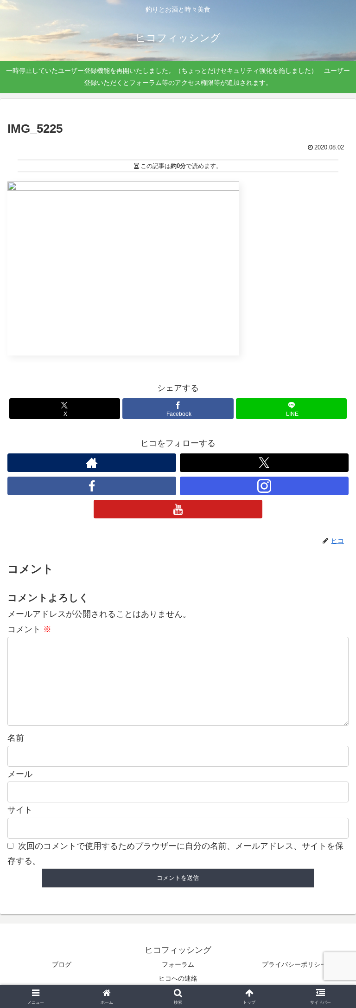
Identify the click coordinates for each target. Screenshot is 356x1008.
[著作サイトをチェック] (91, 462)
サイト (19, 809)
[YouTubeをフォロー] (178, 509)
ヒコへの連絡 (178, 978)
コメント (29, 629)
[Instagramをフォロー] (264, 486)
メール (19, 774)
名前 (15, 738)
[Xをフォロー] (264, 462)
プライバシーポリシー (294, 964)
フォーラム (178, 964)
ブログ (61, 964)
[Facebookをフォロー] (91, 486)
